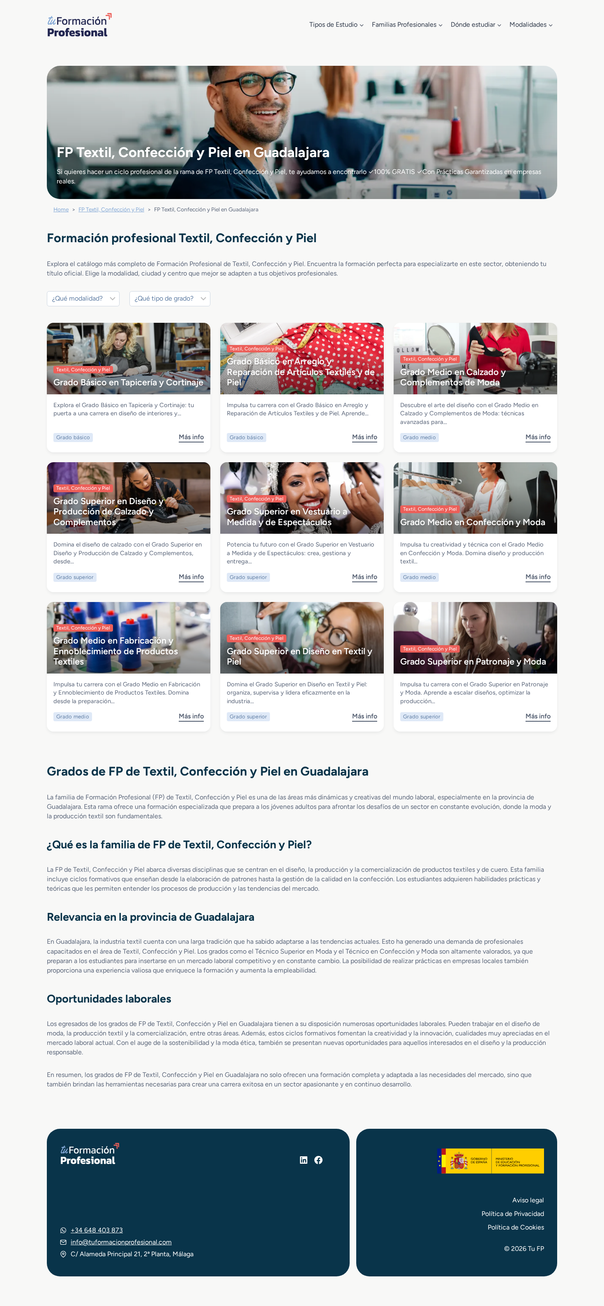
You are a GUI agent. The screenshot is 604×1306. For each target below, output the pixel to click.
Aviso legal (528, 1200)
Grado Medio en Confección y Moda (472, 521)
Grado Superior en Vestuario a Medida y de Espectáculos (287, 516)
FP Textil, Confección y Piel (111, 209)
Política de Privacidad (513, 1214)
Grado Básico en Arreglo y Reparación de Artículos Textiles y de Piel (301, 371)
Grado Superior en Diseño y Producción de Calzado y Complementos (108, 511)
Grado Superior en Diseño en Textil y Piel (299, 656)
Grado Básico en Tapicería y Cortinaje (128, 382)
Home (61, 209)
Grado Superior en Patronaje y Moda (473, 661)
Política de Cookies (516, 1227)
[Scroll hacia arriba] (582, 1261)
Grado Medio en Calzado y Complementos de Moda (453, 376)
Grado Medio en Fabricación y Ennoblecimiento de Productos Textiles (115, 651)
